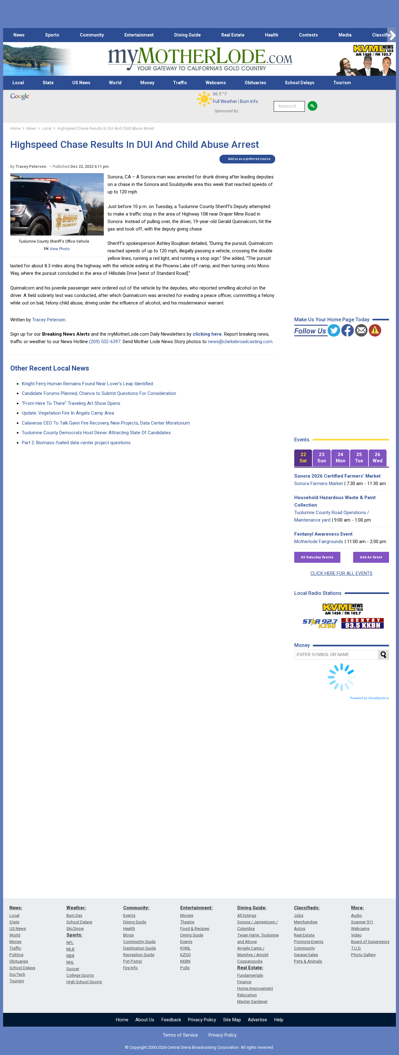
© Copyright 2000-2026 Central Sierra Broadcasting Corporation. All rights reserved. (199, 1047)
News (19, 34)
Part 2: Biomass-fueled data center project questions (76, 442)
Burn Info (249, 101)
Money (147, 82)
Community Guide (139, 941)
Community (92, 34)
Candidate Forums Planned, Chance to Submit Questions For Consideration (99, 393)
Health (271, 34)
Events (129, 915)
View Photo (59, 248)
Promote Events (308, 941)
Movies (186, 915)
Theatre (187, 922)
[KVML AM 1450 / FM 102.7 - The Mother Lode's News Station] (343, 607)
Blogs (128, 935)
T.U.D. (356, 948)
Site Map (232, 1020)
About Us (144, 1020)
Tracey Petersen (48, 320)
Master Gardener (252, 1001)
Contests (308, 34)
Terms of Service (180, 1035)
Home (122, 1020)
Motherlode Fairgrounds (318, 541)
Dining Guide (187, 34)
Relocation (247, 995)
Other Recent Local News (49, 368)
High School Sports (84, 982)
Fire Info (130, 967)
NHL (70, 962)
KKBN (185, 961)
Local (18, 82)
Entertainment (139, 34)
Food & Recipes (194, 928)
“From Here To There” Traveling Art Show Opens (71, 403)
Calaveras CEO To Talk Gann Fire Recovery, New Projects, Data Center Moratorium (106, 423)
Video (356, 935)
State (48, 82)
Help (278, 1020)
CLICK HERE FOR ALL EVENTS (341, 573)
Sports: (74, 935)
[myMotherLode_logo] (200, 59)
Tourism (342, 82)
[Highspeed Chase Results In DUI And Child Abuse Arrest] (57, 234)
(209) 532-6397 (104, 341)
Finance (244, 982)
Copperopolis (249, 961)
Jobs (298, 915)
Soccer (72, 968)
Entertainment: (196, 908)
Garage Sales (306, 954)
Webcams (216, 82)
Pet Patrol (132, 961)
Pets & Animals (308, 961)
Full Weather (225, 101)
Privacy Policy (202, 1020)
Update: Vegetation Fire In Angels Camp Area (68, 413)
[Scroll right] (391, 35)
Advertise (257, 1020)
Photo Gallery (363, 954)
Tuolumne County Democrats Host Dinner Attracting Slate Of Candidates (96, 432)
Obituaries (255, 82)
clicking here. (208, 334)
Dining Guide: (252, 908)
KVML (185, 948)
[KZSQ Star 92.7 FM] (317, 621)
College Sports (80, 975)
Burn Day (74, 915)
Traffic (180, 82)
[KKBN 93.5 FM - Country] (362, 621)
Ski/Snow (75, 928)
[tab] (303, 458)
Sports (52, 34)
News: (15, 908)
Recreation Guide (138, 954)
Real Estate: (250, 967)
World (115, 82)
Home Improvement (255, 988)
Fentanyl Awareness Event (323, 534)
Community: (136, 908)
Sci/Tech (17, 974)
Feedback (171, 1020)
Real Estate (232, 34)
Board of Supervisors (370, 941)
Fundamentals (250, 975)
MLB (70, 949)
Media (345, 34)
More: (357, 908)
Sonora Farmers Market (318, 483)
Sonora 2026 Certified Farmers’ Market (337, 476)
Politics (16, 954)
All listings (246, 915)
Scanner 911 (362, 922)
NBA (70, 955)
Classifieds (384, 34)
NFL (70, 942)
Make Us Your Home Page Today (331, 320)
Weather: (76, 908)
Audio (356, 915)
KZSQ (185, 954)
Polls (185, 967)
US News (81, 82)
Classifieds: (307, 908)
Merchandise (305, 922)
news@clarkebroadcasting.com (240, 341)
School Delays (300, 82)
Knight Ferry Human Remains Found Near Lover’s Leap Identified (87, 384)
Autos (299, 928)
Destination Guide (139, 948)
